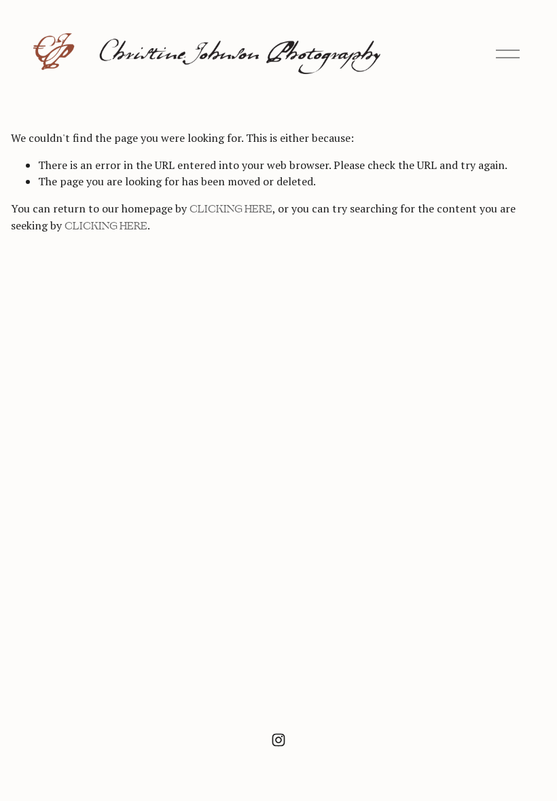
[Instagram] (278, 740)
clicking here (231, 209)
